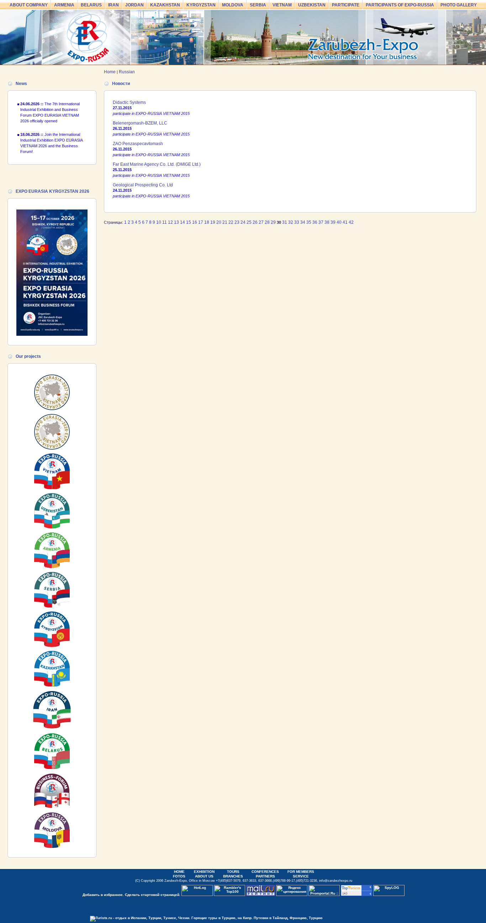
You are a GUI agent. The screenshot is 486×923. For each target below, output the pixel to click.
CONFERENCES (265, 872)
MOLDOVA (232, 4)
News (21, 83)
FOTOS (179, 876)
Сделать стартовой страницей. (152, 895)
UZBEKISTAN (312, 4)
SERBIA (258, 4)
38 (326, 222)
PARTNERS (265, 876)
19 (212, 222)
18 (206, 222)
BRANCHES (233, 876)
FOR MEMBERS (300, 872)
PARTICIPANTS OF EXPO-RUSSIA (400, 4)
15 (188, 222)
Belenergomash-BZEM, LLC (140, 123)
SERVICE (301, 876)
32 (290, 222)
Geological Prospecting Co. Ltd (143, 184)
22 (230, 222)
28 (267, 222)
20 (218, 222)
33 (296, 222)
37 (320, 222)
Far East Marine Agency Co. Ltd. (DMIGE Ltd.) (157, 164)
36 (314, 222)
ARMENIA (64, 4)
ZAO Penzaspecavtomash (138, 143)
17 (200, 222)
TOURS (233, 872)
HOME (179, 872)
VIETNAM (282, 4)
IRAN (113, 4)
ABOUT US (204, 876)
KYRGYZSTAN (201, 4)
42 (351, 222)
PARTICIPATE (345, 4)
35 (308, 222)
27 (261, 222)
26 (255, 222)
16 (194, 222)
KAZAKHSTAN (165, 4)
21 (224, 222)
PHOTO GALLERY (458, 4)
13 (176, 222)
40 (339, 222)
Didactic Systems (129, 102)
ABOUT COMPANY (29, 4)
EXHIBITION (204, 872)
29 (273, 222)
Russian (127, 71)
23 (236, 222)
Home (110, 71)
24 (243, 222)
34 (302, 222)
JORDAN (134, 4)
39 (333, 222)
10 (158, 222)
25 (249, 222)
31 (284, 222)
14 (182, 222)
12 (170, 222)
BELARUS (91, 4)
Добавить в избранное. (103, 895)
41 (345, 222)
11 (164, 222)
